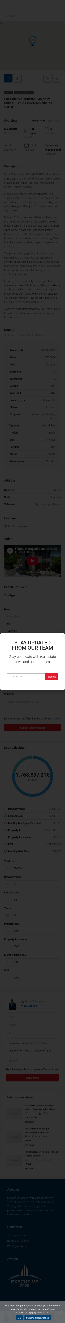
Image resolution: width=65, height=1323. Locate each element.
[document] (32, 661)
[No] (60, 1312)
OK (19, 1317)
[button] (62, 636)
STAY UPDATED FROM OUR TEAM (32, 645)
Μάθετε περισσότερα (37, 1317)
